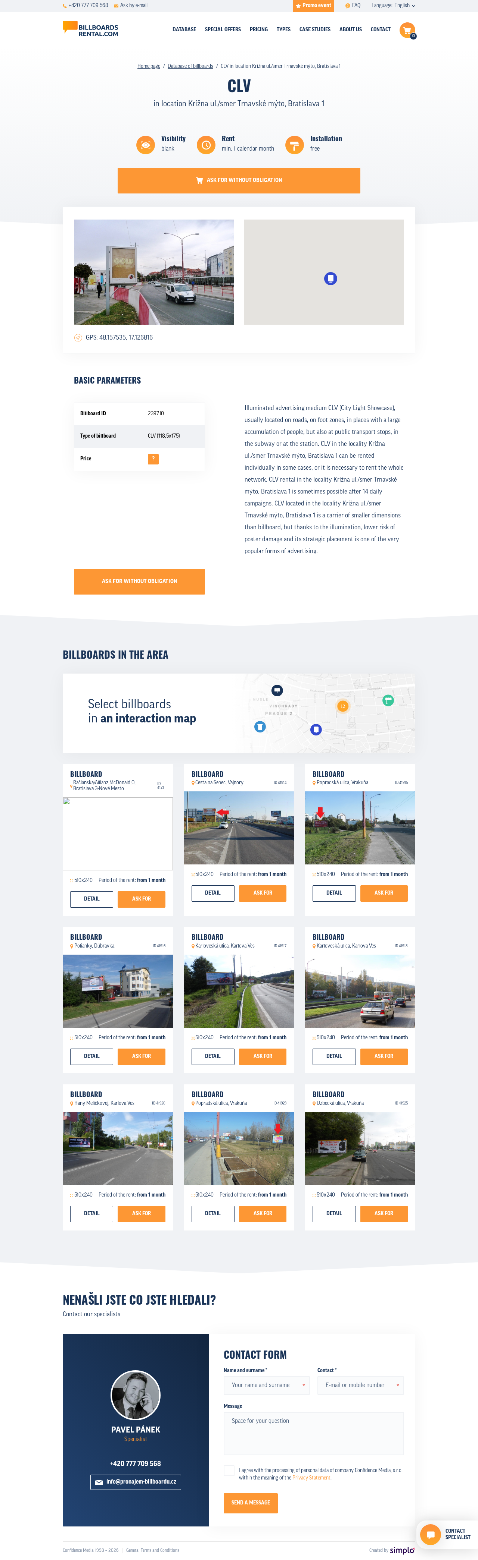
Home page (148, 66)
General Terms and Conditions (152, 1550)
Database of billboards (190, 66)
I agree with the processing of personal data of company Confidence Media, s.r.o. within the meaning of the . (321, 1474)
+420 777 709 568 (135, 1464)
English (402, 6)
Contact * (326, 1371)
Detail (92, 899)
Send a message (251, 1503)
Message (233, 1406)
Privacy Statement (311, 1478)
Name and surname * (245, 1371)
